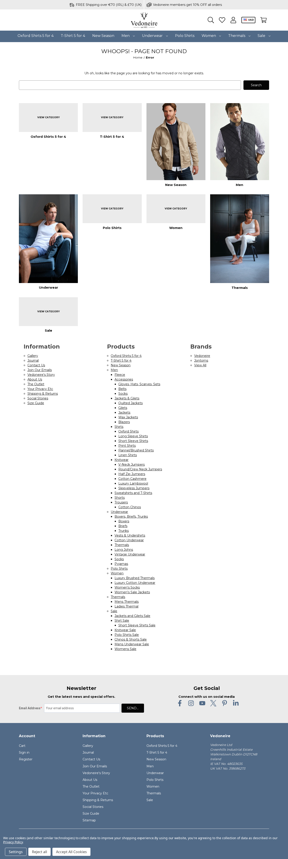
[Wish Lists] (222, 20)
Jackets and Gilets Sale (132, 616)
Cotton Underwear (129, 540)
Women (209, 36)
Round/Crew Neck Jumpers (140, 469)
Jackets (124, 412)
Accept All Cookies (71, 851)
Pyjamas (121, 564)
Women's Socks (127, 587)
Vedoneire (202, 356)
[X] (213, 703)
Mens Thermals (127, 602)
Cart (22, 746)
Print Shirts (127, 446)
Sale (262, 36)
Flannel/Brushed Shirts (136, 450)
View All (200, 365)
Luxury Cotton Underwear (135, 583)
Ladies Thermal (126, 606)
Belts (122, 389)
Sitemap (89, 820)
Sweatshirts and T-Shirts (133, 493)
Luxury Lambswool (133, 483)
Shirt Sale (122, 621)
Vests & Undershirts (130, 535)
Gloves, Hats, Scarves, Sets (139, 384)
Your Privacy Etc (40, 389)
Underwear (153, 36)
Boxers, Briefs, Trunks (131, 516)
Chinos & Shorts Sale (131, 639)
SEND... (133, 708)
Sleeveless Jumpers (133, 488)
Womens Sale (125, 649)
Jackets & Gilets (127, 398)
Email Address (29, 708)
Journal (33, 360)
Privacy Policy (13, 842)
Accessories (124, 379)
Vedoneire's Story (41, 375)
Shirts (119, 427)
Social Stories (37, 398)
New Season (103, 36)
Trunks (123, 531)
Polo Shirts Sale (127, 635)
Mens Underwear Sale (132, 644)
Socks (123, 394)
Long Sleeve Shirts (133, 436)
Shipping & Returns (42, 394)
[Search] (210, 20)
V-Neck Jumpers (131, 464)
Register (25, 759)
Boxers (123, 521)
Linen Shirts (127, 455)
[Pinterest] (224, 703)
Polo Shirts (184, 36)
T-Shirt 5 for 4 (73, 36)
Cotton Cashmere (132, 479)
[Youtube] (202, 703)
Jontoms (201, 360)
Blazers (124, 422)
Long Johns (124, 550)
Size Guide (35, 403)
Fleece (120, 375)
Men (126, 36)
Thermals (237, 36)
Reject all (39, 851)
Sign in (24, 752)
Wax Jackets (128, 417)
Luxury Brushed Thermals (135, 578)
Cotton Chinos (129, 507)
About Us (34, 379)
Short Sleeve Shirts (133, 441)
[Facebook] (180, 703)
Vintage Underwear (130, 554)
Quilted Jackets (130, 403)
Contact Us (36, 365)
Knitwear (121, 460)
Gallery (32, 356)
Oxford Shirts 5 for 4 (36, 36)
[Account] (233, 20)
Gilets (122, 408)
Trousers (121, 502)
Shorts (120, 498)
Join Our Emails (39, 370)
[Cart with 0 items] (263, 20)
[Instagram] (191, 703)
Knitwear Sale (125, 630)
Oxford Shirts (128, 431)
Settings (16, 851)
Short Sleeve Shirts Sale (136, 625)
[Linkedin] (236, 703)
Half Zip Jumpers (131, 474)
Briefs (122, 526)
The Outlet (35, 384)
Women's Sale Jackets (132, 592)
